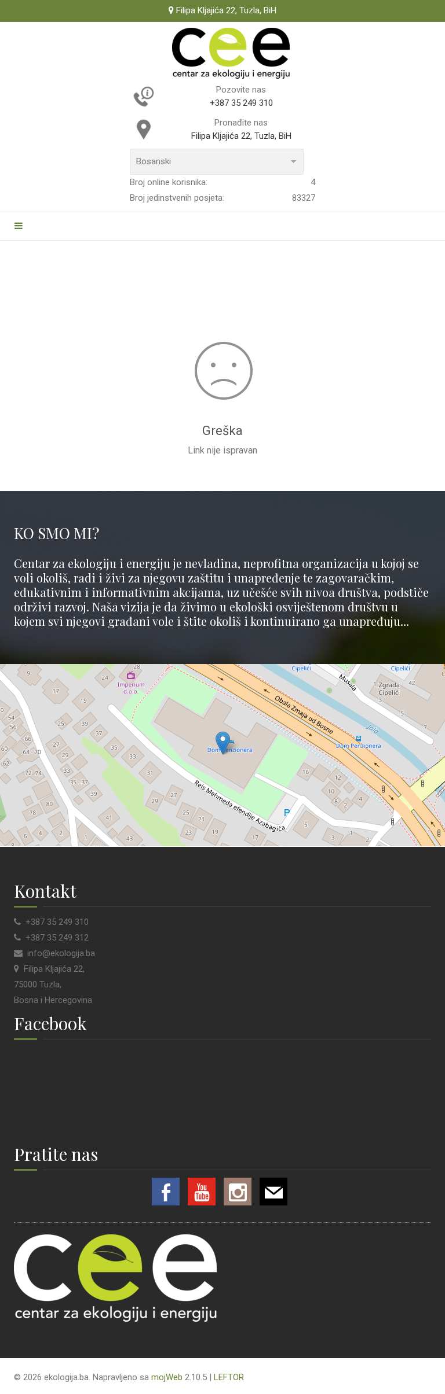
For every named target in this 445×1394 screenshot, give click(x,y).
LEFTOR (229, 1377)
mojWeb (167, 1377)
